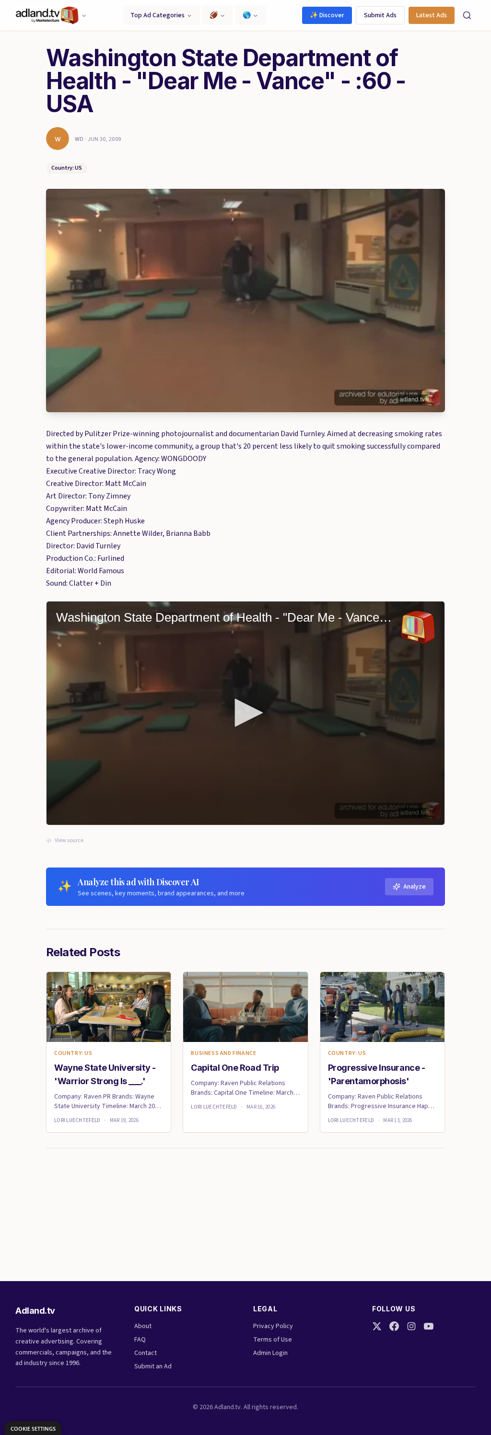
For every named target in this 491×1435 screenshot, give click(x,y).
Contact (145, 1353)
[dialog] (33, 1428)
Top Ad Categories (157, 15)
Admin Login (270, 1353)
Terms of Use (272, 1339)
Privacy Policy (273, 1326)
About (143, 1326)
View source (69, 841)
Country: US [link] (73, 1053)
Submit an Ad (153, 1366)
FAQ (140, 1339)
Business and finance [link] (223, 1053)
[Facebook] (394, 1326)
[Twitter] (377, 1326)
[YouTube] (428, 1326)
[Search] (467, 15)
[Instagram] (411, 1326)
